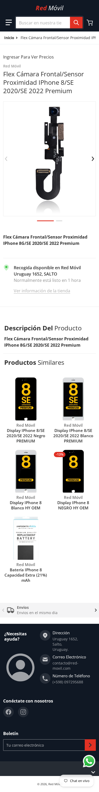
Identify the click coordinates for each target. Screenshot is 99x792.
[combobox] (47, 22)
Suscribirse (90, 745)
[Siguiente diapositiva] (93, 158)
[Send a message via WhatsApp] (89, 761)
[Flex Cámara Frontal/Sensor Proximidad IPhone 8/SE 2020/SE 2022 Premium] (45, 220)
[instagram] (23, 712)
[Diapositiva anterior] (6, 158)
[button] (8, 22)
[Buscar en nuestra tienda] (76, 22)
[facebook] (8, 712)
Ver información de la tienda (42, 291)
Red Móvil (55, 784)
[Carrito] (90, 22)
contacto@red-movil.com (65, 666)
